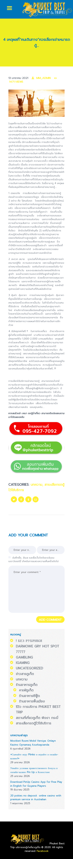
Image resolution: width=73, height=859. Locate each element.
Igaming (23, 662)
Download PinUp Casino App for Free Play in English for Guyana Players (36, 784)
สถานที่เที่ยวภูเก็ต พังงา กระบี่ (37, 717)
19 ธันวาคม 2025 (19, 789)
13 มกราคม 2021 (18, 78)
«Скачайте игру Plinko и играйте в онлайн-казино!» (34, 756)
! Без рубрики (29, 640)
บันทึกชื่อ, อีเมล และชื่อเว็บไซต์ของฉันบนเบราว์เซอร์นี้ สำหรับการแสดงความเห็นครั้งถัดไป (33, 559)
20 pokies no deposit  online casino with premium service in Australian (35, 797)
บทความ (36, 484)
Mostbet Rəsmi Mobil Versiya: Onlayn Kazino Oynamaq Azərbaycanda (33, 743)
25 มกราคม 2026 (20, 776)
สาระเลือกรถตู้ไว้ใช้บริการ (33, 723)
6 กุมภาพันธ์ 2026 (20, 748)
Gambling (24, 657)
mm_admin (43, 78)
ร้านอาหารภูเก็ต (26, 684)
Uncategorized (29, 668)
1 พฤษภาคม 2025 (20, 803)
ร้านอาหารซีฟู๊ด (29, 695)
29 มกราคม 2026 (20, 762)
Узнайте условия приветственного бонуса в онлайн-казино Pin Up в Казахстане (33, 770)
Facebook (42, 851)
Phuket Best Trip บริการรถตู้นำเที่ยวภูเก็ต (37, 845)
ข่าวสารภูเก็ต (25, 673)
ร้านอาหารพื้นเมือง (32, 701)
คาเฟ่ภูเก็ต (26, 690)
